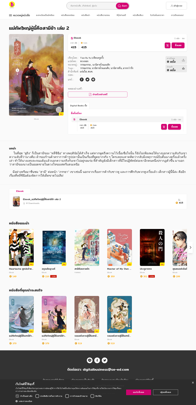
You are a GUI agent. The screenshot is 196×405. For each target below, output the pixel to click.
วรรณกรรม (85, 64)
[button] (68, 401)
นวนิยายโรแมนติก (100, 68)
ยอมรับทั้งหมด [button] (138, 392)
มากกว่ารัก (128, 68)
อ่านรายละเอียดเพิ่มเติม (28, 391)
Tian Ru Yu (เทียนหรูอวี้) (92, 57)
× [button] (193, 383)
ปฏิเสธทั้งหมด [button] (165, 392)
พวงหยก (84, 61)
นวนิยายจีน (116, 68)
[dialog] (98, 392)
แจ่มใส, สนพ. (86, 71)
